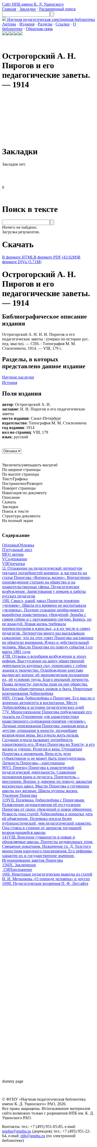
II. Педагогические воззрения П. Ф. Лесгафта (45, 883)
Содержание (14, 559)
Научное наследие (18, 377)
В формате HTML (18, 257)
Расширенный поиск (57, 9)
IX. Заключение (19, 865)
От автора (13, 554)
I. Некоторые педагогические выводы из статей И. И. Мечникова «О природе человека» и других (47, 876)
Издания (26, 24)
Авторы (9, 24)
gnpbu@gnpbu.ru (16, 1131)
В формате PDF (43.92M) (56, 257)
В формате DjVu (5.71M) (41, 259)
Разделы (45, 24)
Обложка (18, 545)
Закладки (27, 9)
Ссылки (63, 24)
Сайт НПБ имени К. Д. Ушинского (33, 4)
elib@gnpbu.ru (32, 1136)
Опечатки (13, 563)
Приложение (17, 869)
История (9, 382)
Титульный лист (17, 549)
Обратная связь (39, 29)
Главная (9, 9)
